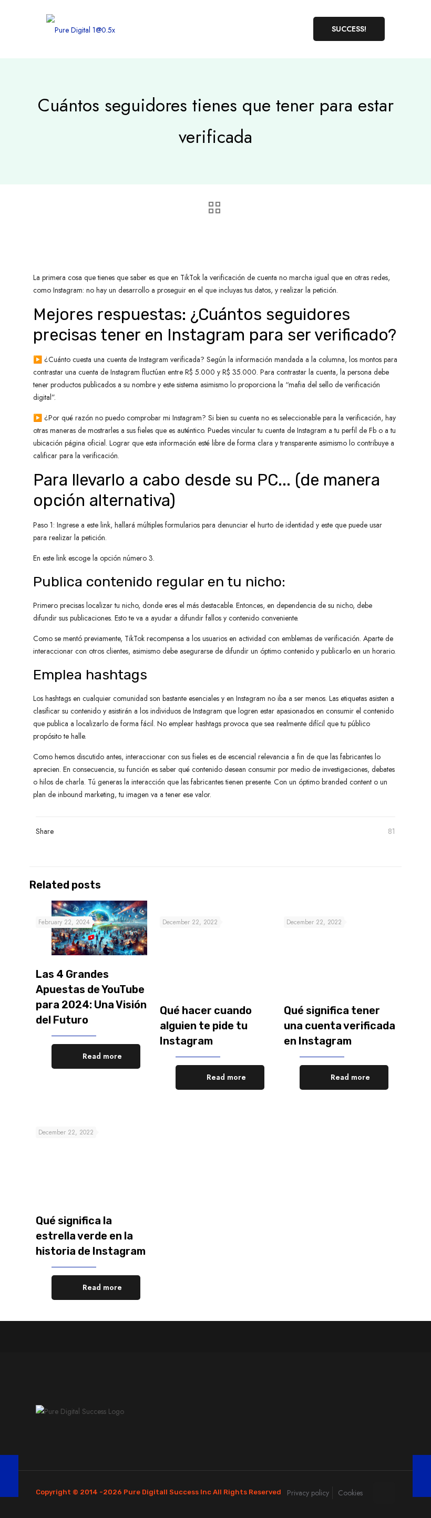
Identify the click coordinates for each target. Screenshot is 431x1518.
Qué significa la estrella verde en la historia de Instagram (91, 1235)
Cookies (350, 1493)
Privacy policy (308, 1493)
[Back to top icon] (384, 1493)
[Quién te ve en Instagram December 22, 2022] (422, 1476)
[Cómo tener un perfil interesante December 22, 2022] (9, 1476)
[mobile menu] (283, 29)
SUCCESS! (349, 29)
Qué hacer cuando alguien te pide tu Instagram (206, 1025)
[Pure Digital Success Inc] (80, 29)
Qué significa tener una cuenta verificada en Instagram (339, 1025)
